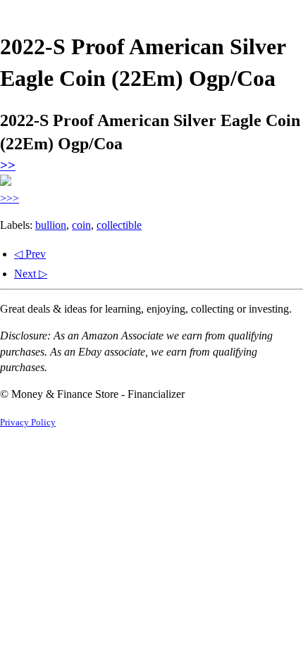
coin (81, 225)
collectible (119, 225)
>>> (9, 198)
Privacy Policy (28, 422)
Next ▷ (30, 274)
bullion (50, 225)
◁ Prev (30, 254)
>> (8, 165)
